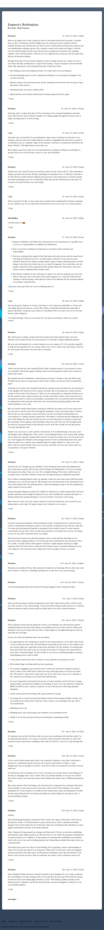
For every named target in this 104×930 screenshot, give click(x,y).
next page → (13, 899)
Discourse (15, 927)
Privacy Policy (56, 921)
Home (3, 921)
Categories (12, 921)
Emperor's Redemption (23, 24)
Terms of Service (41, 921)
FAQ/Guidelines (25, 921)
